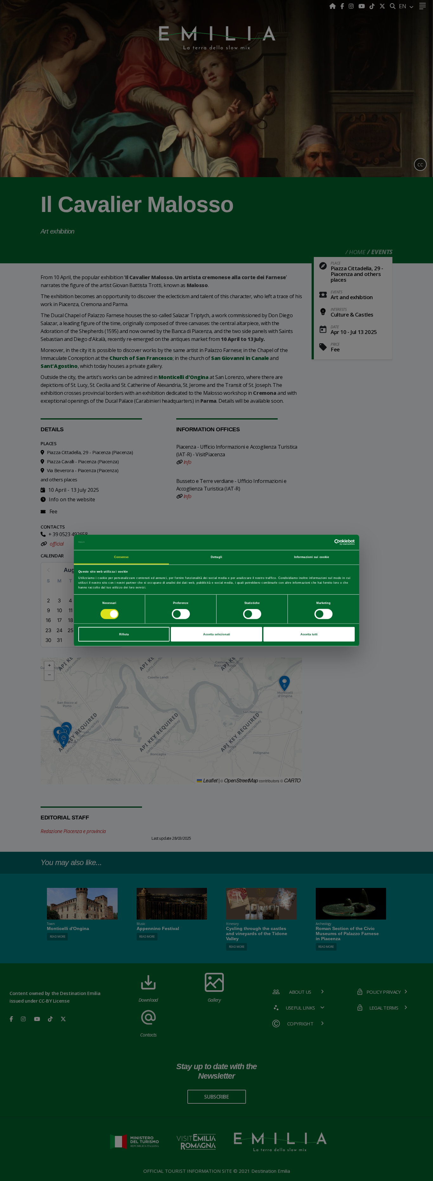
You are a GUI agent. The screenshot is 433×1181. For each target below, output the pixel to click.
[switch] (181, 614)
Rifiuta (124, 634)
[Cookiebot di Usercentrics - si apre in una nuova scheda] (327, 542)
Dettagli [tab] (216, 556)
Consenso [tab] (121, 556)
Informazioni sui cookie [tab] (311, 556)
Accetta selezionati (216, 634)
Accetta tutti (309, 634)
